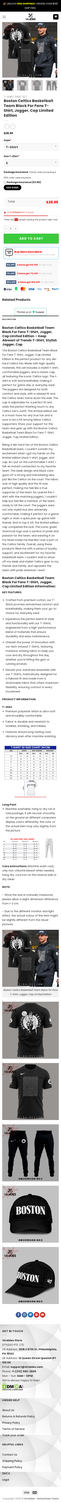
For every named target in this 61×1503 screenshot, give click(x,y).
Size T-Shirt (12, 156)
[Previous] (7, 49)
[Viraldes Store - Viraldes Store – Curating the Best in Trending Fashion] (30, 17)
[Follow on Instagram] (24, 1315)
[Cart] (56, 17)
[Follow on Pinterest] (36, 1315)
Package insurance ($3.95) (24, 182)
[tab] (30, 319)
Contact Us (9, 1454)
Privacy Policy (11, 1423)
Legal (5, 1480)
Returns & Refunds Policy (18, 1416)
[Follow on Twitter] (30, 1315)
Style (7, 140)
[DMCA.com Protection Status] (12, 1386)
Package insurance (16, 172)
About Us (8, 1410)
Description (9, 319)
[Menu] (4, 17)
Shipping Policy (12, 1461)
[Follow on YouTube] (42, 1315)
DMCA (6, 1473)
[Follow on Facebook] (18, 1315)
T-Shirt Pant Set (15, 97)
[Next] (52, 49)
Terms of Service (13, 1429)
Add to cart (31, 238)
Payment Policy (12, 1467)
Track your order (13, 1435)
